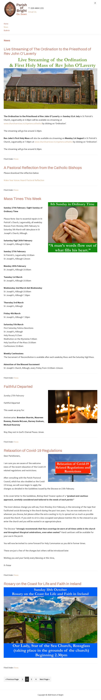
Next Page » (45, 680)
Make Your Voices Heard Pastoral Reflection (24, 180)
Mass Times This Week (22, 199)
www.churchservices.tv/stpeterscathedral (23, 123)
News (16, 159)
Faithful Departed (18, 387)
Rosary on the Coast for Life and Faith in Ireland (42, 584)
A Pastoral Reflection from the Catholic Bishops (43, 168)
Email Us (32, 11)
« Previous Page (12, 680)
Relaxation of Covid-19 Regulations (33, 451)
